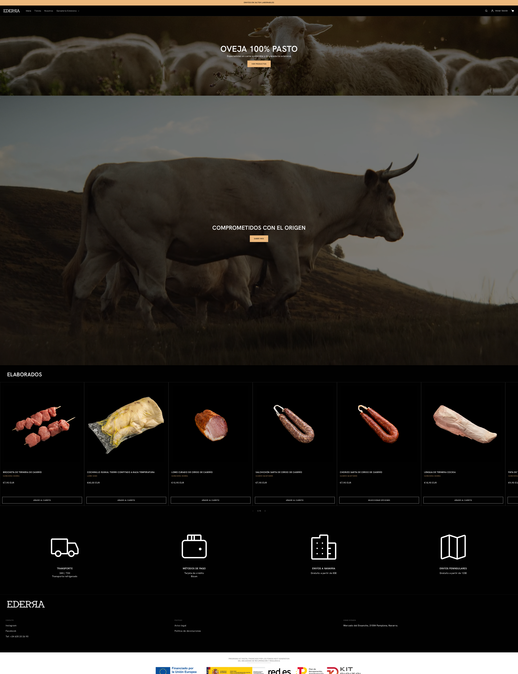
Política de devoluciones (188, 630)
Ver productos (259, 64)
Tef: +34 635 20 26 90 (17, 636)
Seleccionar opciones (379, 500)
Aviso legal (180, 625)
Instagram (11, 625)
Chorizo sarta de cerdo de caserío (361, 472)
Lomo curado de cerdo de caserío (192, 472)
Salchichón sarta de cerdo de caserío (279, 472)
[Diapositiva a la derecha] (265, 511)
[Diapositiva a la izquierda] (253, 511)
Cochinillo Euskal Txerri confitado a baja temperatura (121, 472)
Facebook (11, 630)
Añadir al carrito (42, 500)
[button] (67, 11)
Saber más (259, 239)
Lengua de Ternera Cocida (440, 472)
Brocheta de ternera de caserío (22, 472)
